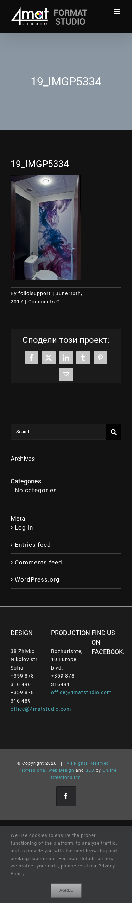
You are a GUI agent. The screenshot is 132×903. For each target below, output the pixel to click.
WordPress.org (37, 579)
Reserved (99, 763)
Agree (66, 890)
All (70, 763)
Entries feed (33, 544)
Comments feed (38, 562)
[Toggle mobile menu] (117, 11)
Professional (33, 770)
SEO (90, 770)
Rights (81, 763)
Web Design (61, 770)
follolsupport (34, 293)
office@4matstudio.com (41, 709)
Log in (24, 527)
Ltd (77, 777)
